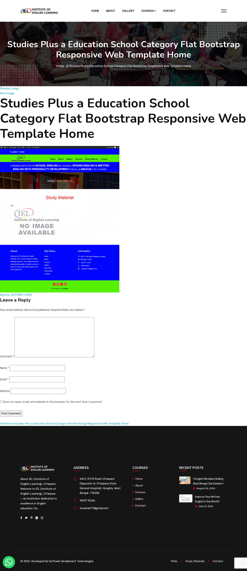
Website (5, 391)
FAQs (174, 561)
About (110, 10)
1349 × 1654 (24, 294)
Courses (147, 10)
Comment (7, 356)
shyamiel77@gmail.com (94, 508)
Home (95, 10)
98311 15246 (87, 500)
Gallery (128, 10)
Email (4, 379)
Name (4, 368)
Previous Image (9, 88)
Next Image (7, 93)
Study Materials (195, 561)
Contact (169, 10)
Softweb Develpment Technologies (71, 561)
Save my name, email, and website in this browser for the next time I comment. (52, 401)
